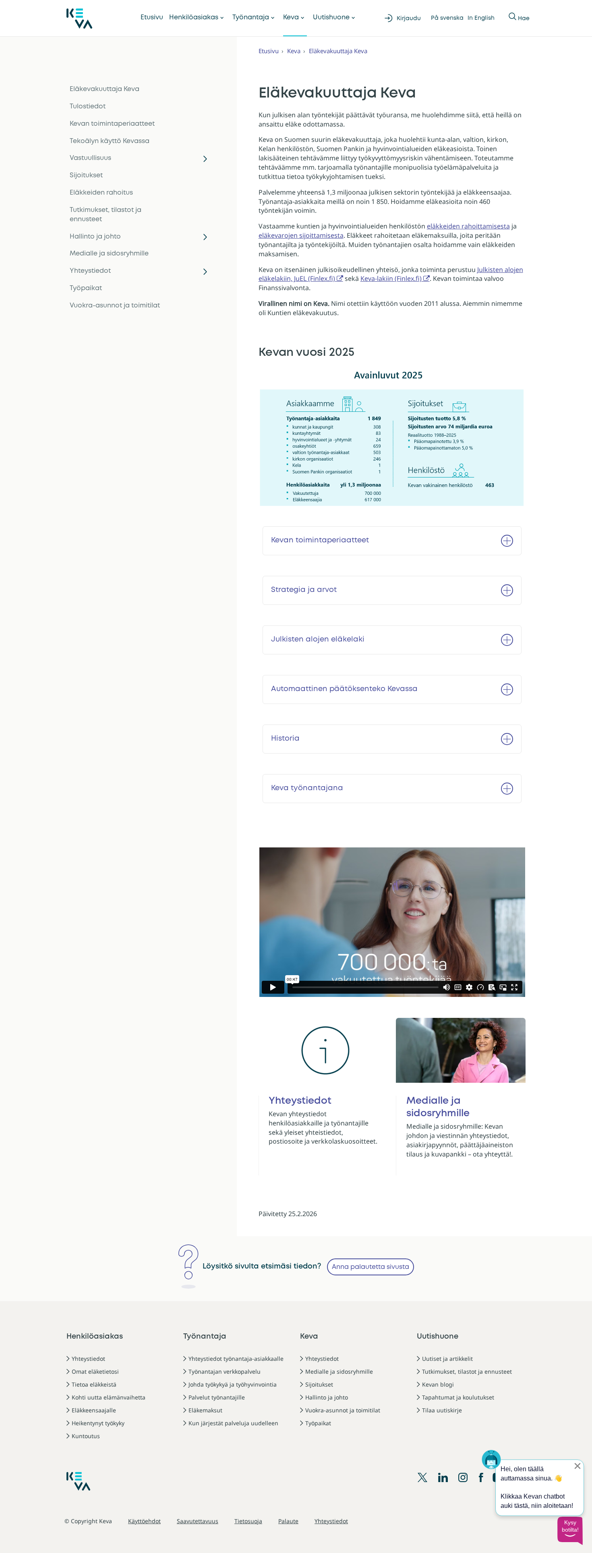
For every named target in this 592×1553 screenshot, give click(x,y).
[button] (570, 1531)
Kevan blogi (438, 1384)
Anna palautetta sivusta (370, 1267)
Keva (291, 18)
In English (481, 18)
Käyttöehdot (144, 1521)
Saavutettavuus (197, 1521)
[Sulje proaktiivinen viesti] (577, 1466)
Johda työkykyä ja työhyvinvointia (232, 1384)
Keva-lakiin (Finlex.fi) (391, 278)
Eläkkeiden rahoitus (101, 193)
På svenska (447, 18)
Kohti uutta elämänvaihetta (108, 1397)
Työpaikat (86, 288)
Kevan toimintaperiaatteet (112, 124)
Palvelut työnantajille (216, 1397)
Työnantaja (250, 18)
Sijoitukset (86, 175)
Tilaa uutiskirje (442, 1410)
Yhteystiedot (90, 271)
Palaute (288, 1521)
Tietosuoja (248, 1521)
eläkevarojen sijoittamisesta (301, 235)
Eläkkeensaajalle (94, 1410)
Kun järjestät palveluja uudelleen (233, 1423)
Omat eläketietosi (95, 1371)
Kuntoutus (86, 1436)
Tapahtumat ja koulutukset (458, 1397)
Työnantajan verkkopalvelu (224, 1371)
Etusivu (152, 18)
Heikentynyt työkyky (98, 1423)
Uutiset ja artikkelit (447, 1358)
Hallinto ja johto (95, 237)
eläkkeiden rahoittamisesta (468, 226)
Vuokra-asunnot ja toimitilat (115, 306)
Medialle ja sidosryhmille (109, 254)
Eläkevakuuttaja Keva (104, 89)
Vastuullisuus (90, 158)
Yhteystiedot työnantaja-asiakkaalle (236, 1358)
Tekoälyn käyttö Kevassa (109, 141)
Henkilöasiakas (193, 18)
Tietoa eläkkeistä (94, 1384)
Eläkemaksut (205, 1410)
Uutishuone (331, 18)
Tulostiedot (88, 107)
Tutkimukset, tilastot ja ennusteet (105, 214)
